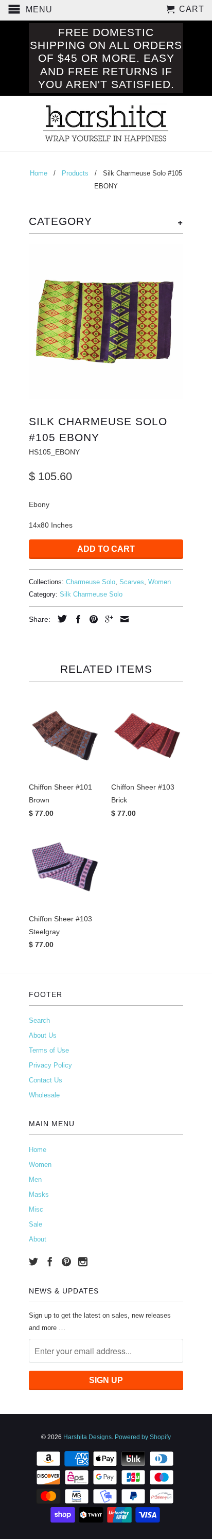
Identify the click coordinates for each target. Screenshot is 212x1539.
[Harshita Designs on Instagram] (82, 1261)
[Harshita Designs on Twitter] (33, 1261)
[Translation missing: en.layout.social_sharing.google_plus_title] (106, 619)
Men (35, 1179)
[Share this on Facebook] (75, 619)
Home (37, 1149)
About (37, 1239)
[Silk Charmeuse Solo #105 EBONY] (106, 321)
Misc (36, 1209)
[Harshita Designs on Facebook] (50, 1261)
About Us (43, 1035)
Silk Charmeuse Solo (91, 594)
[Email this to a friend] (122, 619)
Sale (35, 1224)
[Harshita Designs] (106, 123)
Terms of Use (49, 1050)
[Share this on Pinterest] (91, 619)
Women (159, 582)
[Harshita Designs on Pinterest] (66, 1261)
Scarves (131, 582)
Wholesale (44, 1095)
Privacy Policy (50, 1065)
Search (39, 1020)
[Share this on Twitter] (59, 618)
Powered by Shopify (143, 1437)
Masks (39, 1194)
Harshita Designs (87, 1437)
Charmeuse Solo (90, 582)
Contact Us (45, 1080)
